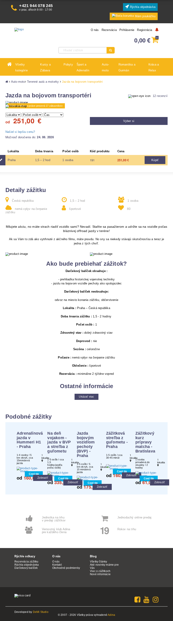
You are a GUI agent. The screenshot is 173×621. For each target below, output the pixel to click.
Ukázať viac (86, 396)
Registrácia (144, 29)
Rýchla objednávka (142, 7)
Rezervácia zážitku (26, 561)
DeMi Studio (40, 612)
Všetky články (98, 561)
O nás (95, 29)
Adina (111, 614)
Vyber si (128, 121)
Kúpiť (155, 160)
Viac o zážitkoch (100, 571)
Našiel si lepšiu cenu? (20, 132)
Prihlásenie (126, 29)
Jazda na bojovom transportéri (82, 81)
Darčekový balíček (26, 567)
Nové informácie (100, 574)
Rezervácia (109, 29)
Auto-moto (18, 81)
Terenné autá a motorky (43, 81)
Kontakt (57, 564)
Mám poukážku (145, 16)
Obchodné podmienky (66, 567)
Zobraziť (42, 477)
